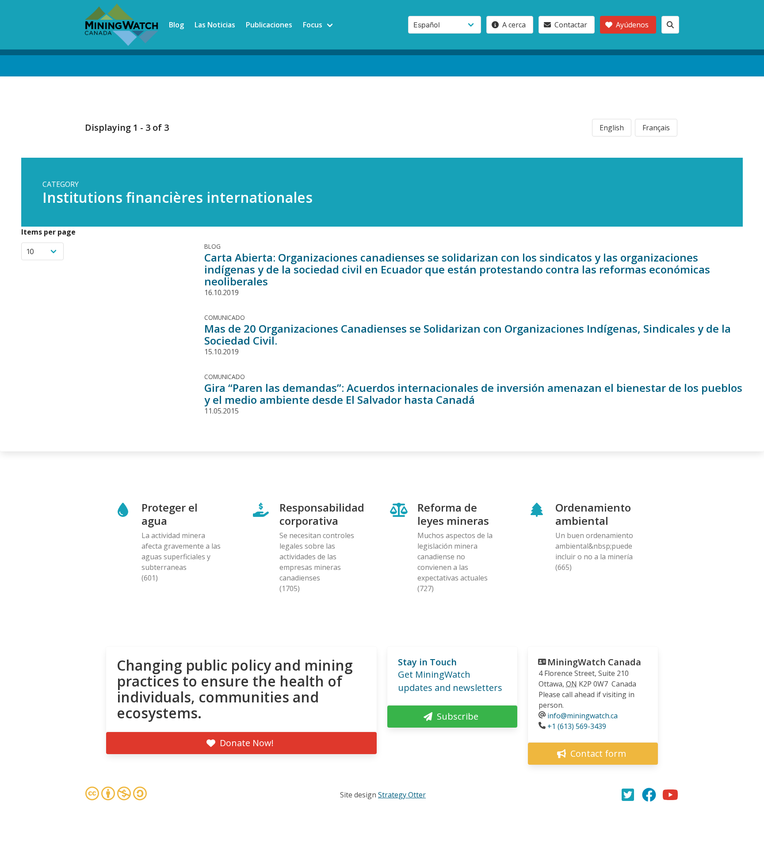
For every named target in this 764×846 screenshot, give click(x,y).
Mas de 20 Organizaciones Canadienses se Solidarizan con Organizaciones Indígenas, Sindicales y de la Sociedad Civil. (467, 334)
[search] (670, 25)
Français (656, 128)
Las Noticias (215, 25)
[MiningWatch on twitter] (628, 795)
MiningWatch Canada (594, 662)
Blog (176, 25)
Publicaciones (269, 25)
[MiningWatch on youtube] (670, 795)
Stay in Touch (427, 662)
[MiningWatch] (122, 24)
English (612, 128)
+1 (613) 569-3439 (576, 726)
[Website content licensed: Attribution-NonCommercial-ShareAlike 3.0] (116, 794)
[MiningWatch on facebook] (649, 795)
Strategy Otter (402, 795)
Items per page (48, 232)
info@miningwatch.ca (582, 716)
